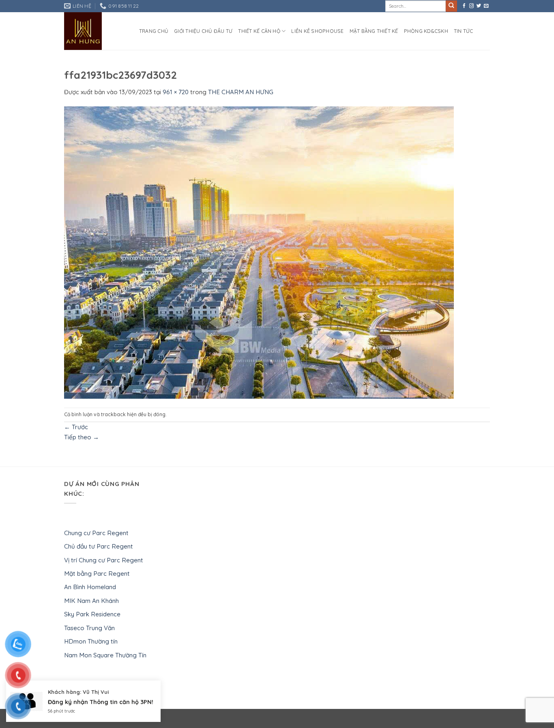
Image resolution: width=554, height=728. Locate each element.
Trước (76, 427)
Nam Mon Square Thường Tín (105, 655)
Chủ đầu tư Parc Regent (98, 546)
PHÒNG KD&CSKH (426, 31)
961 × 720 (176, 92)
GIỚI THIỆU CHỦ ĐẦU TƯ (203, 31)
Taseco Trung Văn (89, 628)
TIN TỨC (463, 31)
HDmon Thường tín (91, 641)
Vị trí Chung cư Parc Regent (103, 560)
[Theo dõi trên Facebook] (464, 6)
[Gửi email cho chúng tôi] (486, 6)
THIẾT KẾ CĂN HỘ (259, 31)
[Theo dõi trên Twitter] (479, 6)
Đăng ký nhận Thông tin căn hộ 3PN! (100, 702)
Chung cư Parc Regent (96, 533)
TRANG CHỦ (153, 31)
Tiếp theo (81, 437)
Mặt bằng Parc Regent (97, 573)
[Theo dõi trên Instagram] (471, 6)
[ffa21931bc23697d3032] (259, 251)
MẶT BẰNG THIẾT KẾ (374, 31)
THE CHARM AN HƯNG (240, 92)
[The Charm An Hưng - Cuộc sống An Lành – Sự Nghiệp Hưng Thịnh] (95, 31)
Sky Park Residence (92, 614)
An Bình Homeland (90, 587)
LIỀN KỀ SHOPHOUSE (317, 31)
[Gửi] (451, 6)
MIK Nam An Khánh (91, 601)
